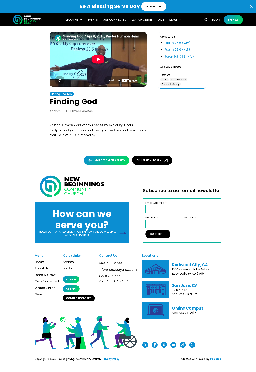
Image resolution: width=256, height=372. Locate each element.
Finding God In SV (62, 94)
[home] (27, 19)
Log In (67, 268)
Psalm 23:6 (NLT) (177, 49)
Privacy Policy (111, 359)
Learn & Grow (45, 274)
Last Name (190, 217)
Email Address (156, 203)
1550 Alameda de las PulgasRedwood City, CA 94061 (191, 271)
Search (68, 262)
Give (161, 20)
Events (92, 20)
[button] (73, 20)
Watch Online (142, 20)
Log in (216, 20)
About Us (42, 268)
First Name (152, 217)
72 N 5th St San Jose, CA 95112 (184, 292)
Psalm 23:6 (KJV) (177, 43)
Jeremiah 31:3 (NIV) (179, 56)
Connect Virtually (184, 313)
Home (39, 262)
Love (164, 79)
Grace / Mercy (170, 84)
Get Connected (114, 20)
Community (178, 79)
